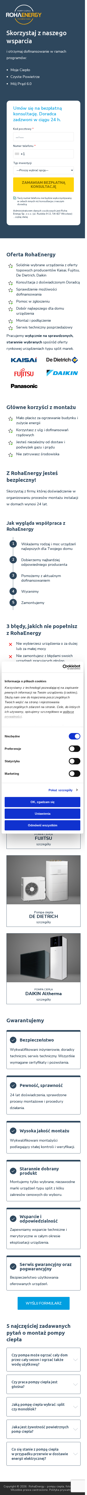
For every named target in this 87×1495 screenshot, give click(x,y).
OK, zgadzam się (42, 802)
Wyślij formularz (44, 1303)
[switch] (74, 749)
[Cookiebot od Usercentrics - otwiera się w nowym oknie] (62, 667)
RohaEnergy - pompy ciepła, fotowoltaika (55, 1486)
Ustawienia (42, 813)
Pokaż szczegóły (61, 790)
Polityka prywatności (62, 1490)
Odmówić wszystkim (42, 825)
